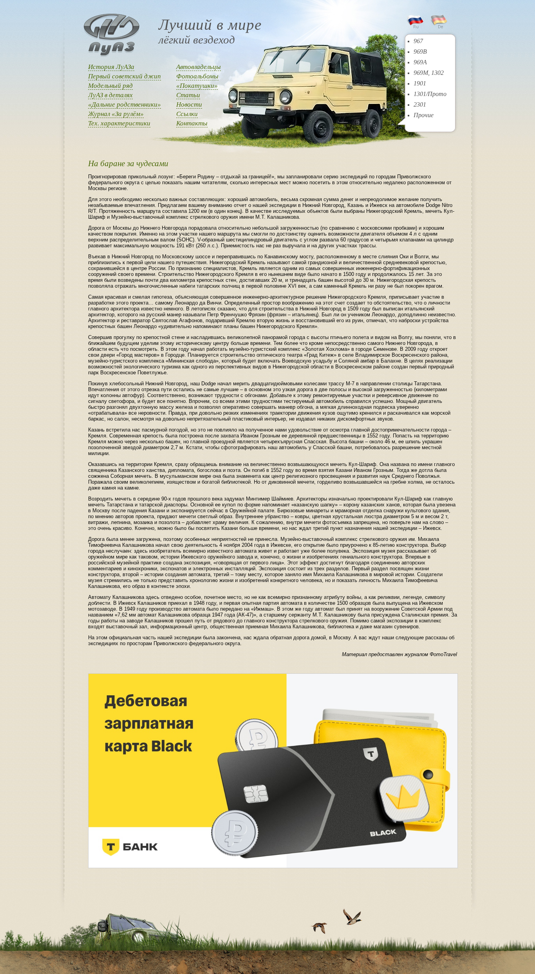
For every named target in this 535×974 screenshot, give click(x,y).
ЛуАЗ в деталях (110, 95)
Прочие (424, 115)
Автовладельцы (198, 67)
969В (420, 51)
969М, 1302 (429, 72)
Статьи (188, 95)
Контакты (192, 123)
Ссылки (187, 114)
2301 (420, 104)
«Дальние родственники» (124, 104)
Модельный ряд (110, 85)
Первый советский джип (124, 76)
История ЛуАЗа (111, 67)
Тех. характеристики (119, 123)
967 (418, 41)
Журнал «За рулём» (116, 114)
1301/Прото (430, 94)
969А (420, 62)
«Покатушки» (197, 85)
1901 (420, 83)
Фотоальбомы (197, 76)
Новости (189, 104)
